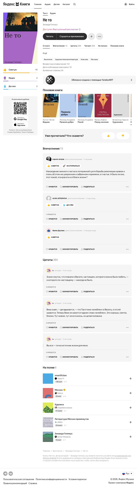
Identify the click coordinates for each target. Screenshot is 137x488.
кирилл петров (58, 159)
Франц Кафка (100, 120)
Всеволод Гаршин (121, 120)
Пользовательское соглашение (18, 479)
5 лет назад (67, 270)
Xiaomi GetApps (27, 132)
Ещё (45, 53)
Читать (49, 36)
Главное (37, 4)
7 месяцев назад (90, 231)
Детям (57, 4)
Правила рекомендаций (15, 483)
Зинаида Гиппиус (50, 24)
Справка (32, 483)
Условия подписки (77, 479)
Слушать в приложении (72, 36)
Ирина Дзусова (58, 231)
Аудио (47, 4)
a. (53, 270)
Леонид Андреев (67, 120)
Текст (45, 13)
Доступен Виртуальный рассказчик (60, 29)
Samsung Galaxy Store (24, 130)
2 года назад (90, 198)
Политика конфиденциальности (51, 479)
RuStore (12, 130)
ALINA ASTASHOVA (59, 198)
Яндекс (130, 482)
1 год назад (88, 159)
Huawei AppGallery (14, 132)
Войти (131, 4)
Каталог (66, 4)
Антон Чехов (48, 120)
